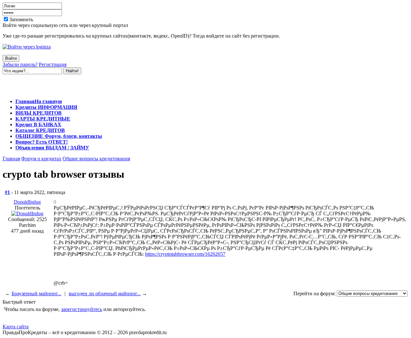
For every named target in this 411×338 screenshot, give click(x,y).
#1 (7, 192)
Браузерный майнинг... (36, 293)
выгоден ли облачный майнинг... (105, 293)
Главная (11, 158)
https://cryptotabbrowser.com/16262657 (185, 254)
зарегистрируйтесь (81, 309)
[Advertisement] (78, 83)
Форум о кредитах (41, 158)
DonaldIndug (27, 202)
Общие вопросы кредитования (96, 158)
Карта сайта (16, 326)
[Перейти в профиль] (27, 213)
